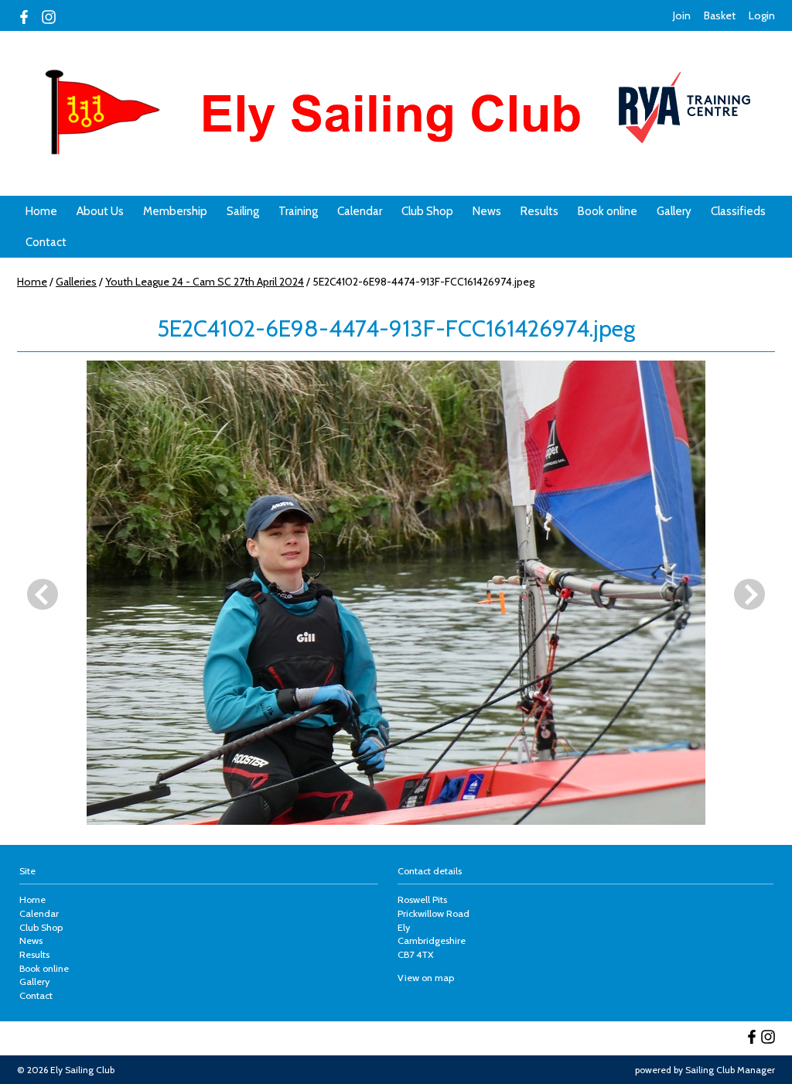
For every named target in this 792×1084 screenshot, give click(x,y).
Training (298, 211)
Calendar (359, 211)
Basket (720, 15)
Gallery (674, 211)
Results (539, 211)
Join (682, 15)
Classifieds (738, 211)
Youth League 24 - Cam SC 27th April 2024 (204, 282)
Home (41, 211)
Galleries (76, 282)
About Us (100, 211)
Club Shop (427, 211)
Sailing (243, 211)
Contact (46, 242)
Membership (175, 211)
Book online (607, 211)
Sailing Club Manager (730, 1069)
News (487, 211)
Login (762, 15)
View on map (426, 977)
